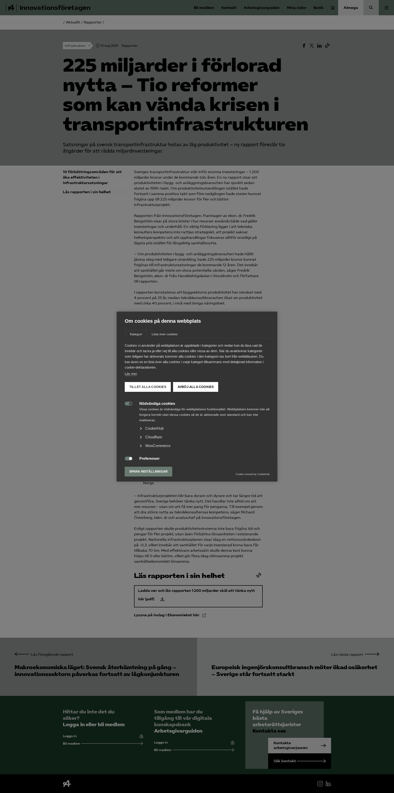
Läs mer (131, 374)
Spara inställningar (148, 471)
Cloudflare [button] (153, 437)
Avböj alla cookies (195, 387)
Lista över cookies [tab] (165, 334)
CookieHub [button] (154, 428)
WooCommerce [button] (158, 446)
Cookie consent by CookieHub (253, 474)
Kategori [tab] (136, 334)
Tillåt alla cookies (147, 387)
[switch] (126, 403)
